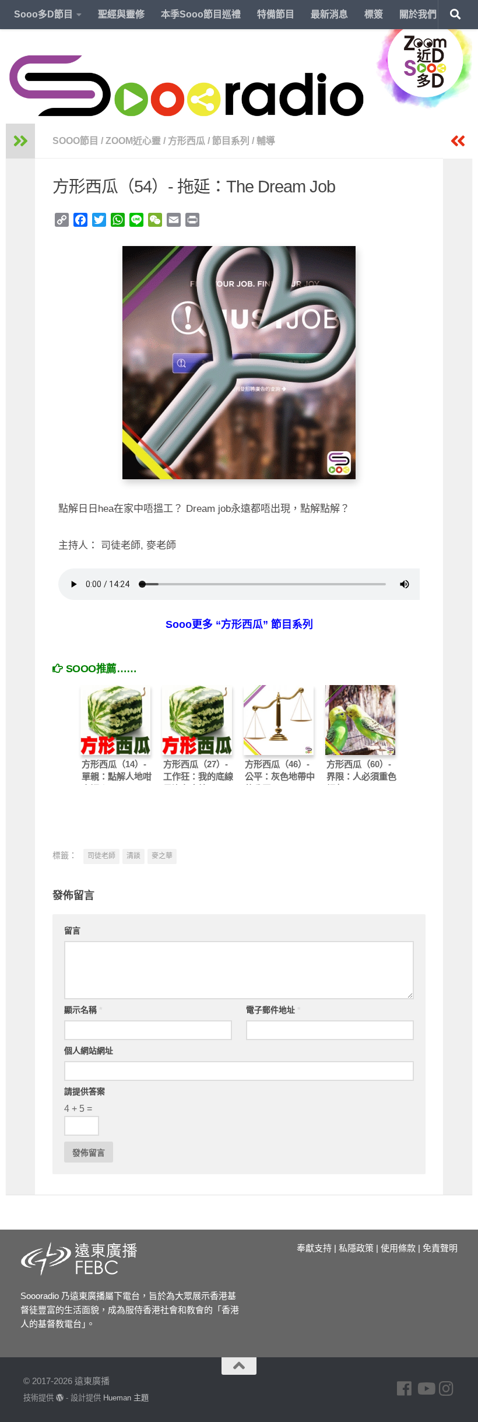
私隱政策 (356, 1248)
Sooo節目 (75, 141)
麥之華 (162, 856)
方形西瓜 (186, 141)
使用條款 (398, 1248)
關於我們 (418, 14)
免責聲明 (440, 1248)
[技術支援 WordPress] (60, 1398)
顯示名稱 (83, 1009)
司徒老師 (101, 856)
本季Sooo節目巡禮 (201, 14)
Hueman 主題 (126, 1397)
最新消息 (329, 14)
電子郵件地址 (273, 1009)
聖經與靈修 (121, 14)
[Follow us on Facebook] (404, 1389)
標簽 (373, 14)
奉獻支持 (314, 1248)
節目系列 (230, 141)
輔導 (265, 141)
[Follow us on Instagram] (446, 1389)
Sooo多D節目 (43, 14)
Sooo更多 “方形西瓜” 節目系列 (239, 624)
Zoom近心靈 (133, 141)
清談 (133, 856)
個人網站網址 (88, 1050)
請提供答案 (84, 1091)
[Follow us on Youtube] (425, 1389)
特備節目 (275, 14)
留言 (72, 930)
